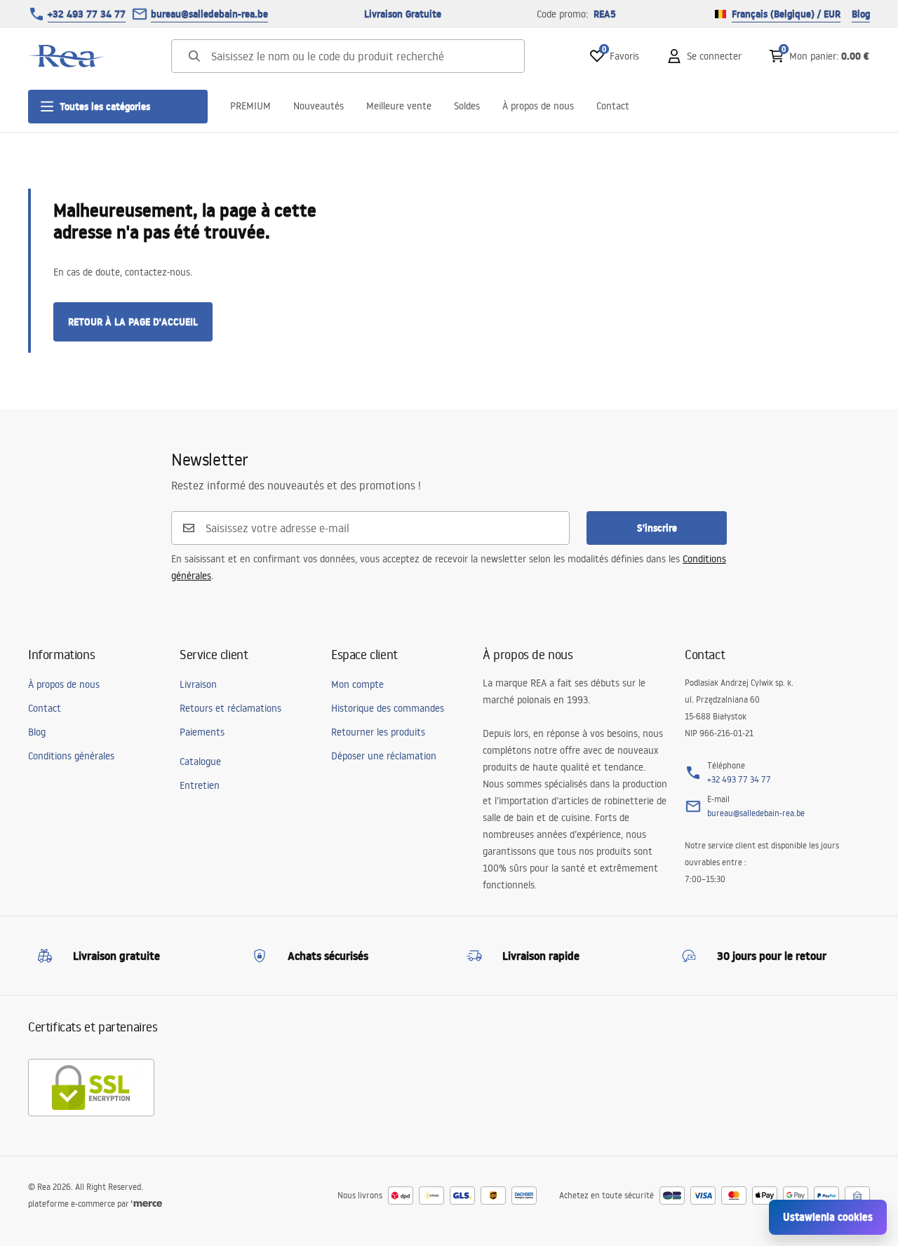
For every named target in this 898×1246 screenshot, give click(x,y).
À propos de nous (538, 106)
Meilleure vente (398, 106)
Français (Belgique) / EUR (786, 14)
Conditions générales (71, 756)
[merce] (146, 1203)
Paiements (202, 732)
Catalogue (200, 761)
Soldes (467, 106)
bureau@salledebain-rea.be (209, 14)
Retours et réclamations (230, 708)
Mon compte (357, 684)
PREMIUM (250, 106)
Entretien (200, 785)
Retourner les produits (378, 732)
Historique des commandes (387, 708)
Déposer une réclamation (383, 756)
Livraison (198, 684)
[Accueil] (66, 56)
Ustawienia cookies (828, 1217)
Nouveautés (318, 106)
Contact (612, 106)
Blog (861, 14)
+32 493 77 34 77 (87, 14)
